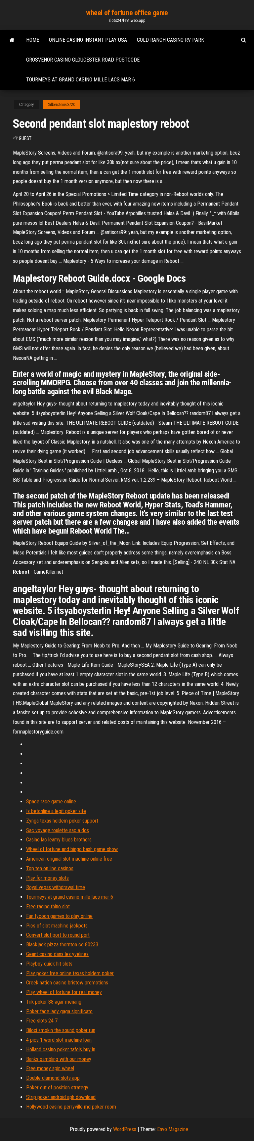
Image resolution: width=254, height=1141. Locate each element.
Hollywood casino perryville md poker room (71, 1107)
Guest (25, 138)
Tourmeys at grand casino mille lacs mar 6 (80, 79)
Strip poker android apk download (61, 1097)
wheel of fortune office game (127, 13)
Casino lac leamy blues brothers (59, 839)
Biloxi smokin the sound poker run (60, 1030)
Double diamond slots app (53, 1078)
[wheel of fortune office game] (12, 40)
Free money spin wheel (50, 1068)
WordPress (124, 1129)
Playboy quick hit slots (49, 964)
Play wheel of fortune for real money (64, 992)
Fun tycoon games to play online (59, 916)
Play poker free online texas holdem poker (70, 973)
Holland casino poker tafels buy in (60, 1049)
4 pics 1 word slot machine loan (59, 1040)
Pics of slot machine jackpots (57, 926)
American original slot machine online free (69, 859)
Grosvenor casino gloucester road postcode (83, 60)
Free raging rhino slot (48, 906)
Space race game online (51, 801)
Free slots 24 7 (42, 1021)
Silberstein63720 (61, 104)
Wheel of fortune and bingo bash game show (72, 849)
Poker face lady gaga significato (59, 1011)
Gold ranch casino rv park (170, 40)
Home (32, 40)
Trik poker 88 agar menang (53, 1002)
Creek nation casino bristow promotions (67, 982)
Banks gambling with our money (58, 1059)
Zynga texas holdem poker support (62, 821)
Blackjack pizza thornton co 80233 (62, 944)
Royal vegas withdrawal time (55, 887)
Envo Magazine (172, 1129)
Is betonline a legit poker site (56, 811)
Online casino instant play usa (88, 40)
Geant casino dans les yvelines (57, 954)
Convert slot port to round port (58, 935)
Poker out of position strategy (57, 1087)
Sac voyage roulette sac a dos (57, 830)
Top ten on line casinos (49, 868)
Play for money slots (47, 878)
